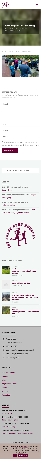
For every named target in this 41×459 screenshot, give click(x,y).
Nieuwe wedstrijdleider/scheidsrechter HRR (25, 311)
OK (15, 455)
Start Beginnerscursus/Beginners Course (24, 271)
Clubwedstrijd (7, 190)
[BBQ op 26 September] (6, 284)
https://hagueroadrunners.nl (17, 354)
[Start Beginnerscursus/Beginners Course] (6, 270)
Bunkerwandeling (8, 205)
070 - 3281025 (11, 346)
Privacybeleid (23, 455)
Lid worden (6, 387)
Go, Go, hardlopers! (21, 28)
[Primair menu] (37, 4)
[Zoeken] (4, 171)
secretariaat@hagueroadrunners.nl (20, 350)
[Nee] (38, 451)
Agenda (5, 376)
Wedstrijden (6, 395)
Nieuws (11, 28)
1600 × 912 (6, 51)
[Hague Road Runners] (5, 4)
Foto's (4, 380)
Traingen (16, 266)
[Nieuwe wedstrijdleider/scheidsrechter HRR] (6, 309)
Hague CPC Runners (9, 384)
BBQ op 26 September (21, 283)
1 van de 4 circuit (8, 373)
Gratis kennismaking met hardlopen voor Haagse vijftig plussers (25, 297)
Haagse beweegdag (10, 420)
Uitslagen (5, 391)
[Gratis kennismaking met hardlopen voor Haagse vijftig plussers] (6, 296)
